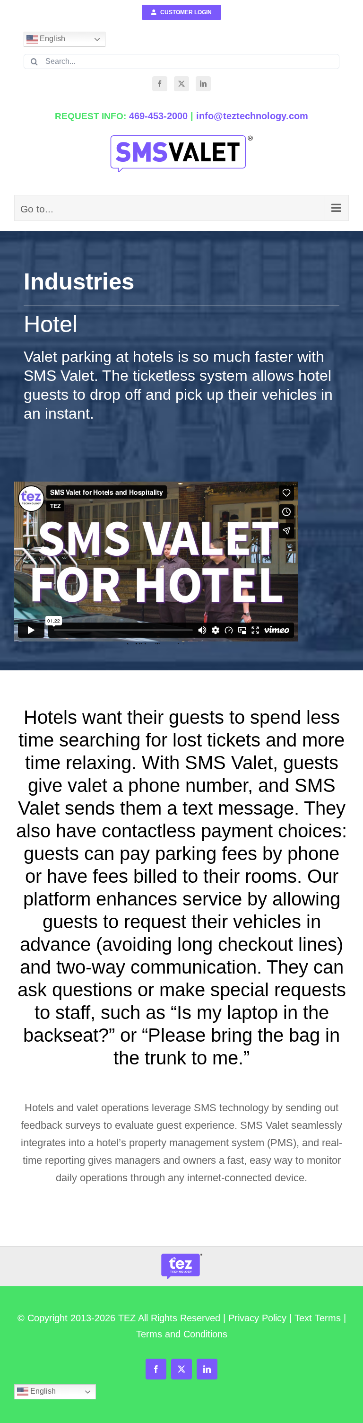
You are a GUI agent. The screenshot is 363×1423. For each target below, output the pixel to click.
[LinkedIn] (203, 83)
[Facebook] (159, 83)
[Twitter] (181, 83)
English (51, 39)
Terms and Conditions (181, 1334)
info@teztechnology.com (252, 116)
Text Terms (317, 1318)
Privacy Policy (257, 1318)
